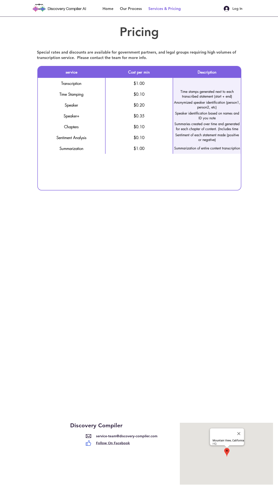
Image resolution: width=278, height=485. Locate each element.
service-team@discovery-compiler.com (126, 436)
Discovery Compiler (96, 425)
